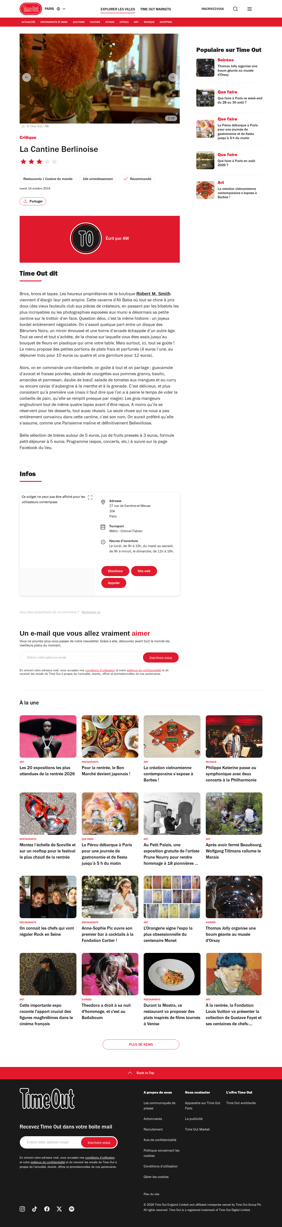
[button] (90, 497)
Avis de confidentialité (160, 1140)
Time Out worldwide (241, 1103)
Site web (144, 571)
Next (172, 77)
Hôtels (124, 22)
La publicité (193, 1119)
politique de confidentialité (144, 670)
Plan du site (151, 1194)
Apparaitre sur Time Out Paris (202, 1106)
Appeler (114, 583)
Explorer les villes (118, 9)
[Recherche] (235, 9)
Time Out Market (197, 1130)
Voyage (109, 22)
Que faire (79, 22)
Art (136, 22)
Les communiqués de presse (159, 1106)
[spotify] (71, 1209)
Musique (149, 22)
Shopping (166, 22)
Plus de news (141, 1045)
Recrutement (153, 1130)
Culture (95, 22)
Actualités (28, 22)
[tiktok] (34, 1209)
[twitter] (59, 1209)
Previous (26, 77)
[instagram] (22, 1209)
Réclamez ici (91, 612)
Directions (115, 571)
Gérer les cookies (156, 1177)
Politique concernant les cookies (161, 1153)
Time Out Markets (155, 9)
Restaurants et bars (54, 22)
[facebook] (47, 1209)
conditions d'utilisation (100, 670)
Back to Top (145, 1073)
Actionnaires (153, 1119)
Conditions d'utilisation (161, 1167)
